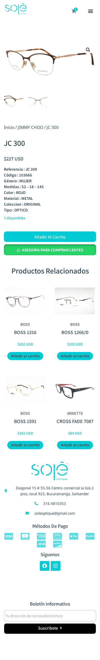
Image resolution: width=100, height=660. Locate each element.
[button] (91, 11)
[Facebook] (45, 566)
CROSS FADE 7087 (75, 421)
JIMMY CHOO (30, 127)
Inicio (9, 127)
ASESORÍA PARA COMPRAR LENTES (52, 249)
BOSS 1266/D (75, 332)
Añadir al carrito (50, 237)
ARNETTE (75, 413)
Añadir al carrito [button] (25, 356)
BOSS (25, 324)
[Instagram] (55, 566)
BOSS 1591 (25, 421)
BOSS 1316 (25, 332)
